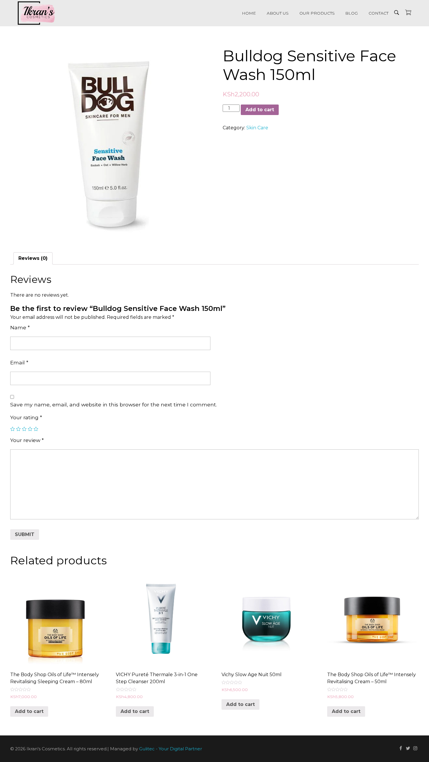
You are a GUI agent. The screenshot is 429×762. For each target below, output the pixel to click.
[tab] (33, 258)
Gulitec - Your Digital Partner (170, 748)
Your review (27, 440)
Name (20, 327)
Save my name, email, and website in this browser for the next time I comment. (113, 404)
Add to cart (259, 109)
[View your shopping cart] (408, 13)
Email (19, 362)
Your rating (26, 417)
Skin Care (257, 128)
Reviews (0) (33, 258)
